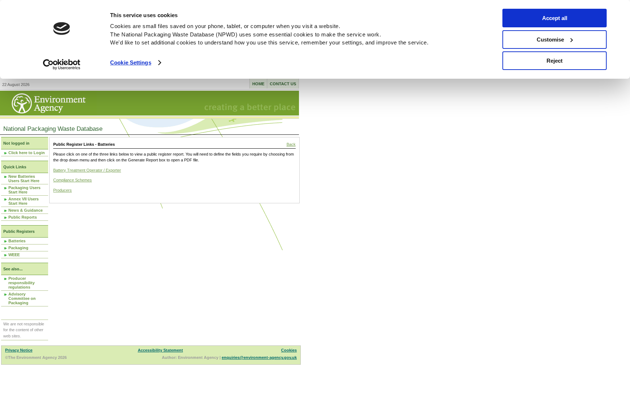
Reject (555, 61)
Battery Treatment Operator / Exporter (87, 170)
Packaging (18, 248)
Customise (550, 39)
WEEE (14, 255)
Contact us (283, 84)
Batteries (17, 241)
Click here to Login (26, 152)
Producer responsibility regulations (21, 282)
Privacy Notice (18, 350)
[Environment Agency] (48, 113)
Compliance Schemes (72, 180)
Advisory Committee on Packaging (22, 298)
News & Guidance (25, 210)
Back (291, 144)
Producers (62, 190)
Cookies (289, 350)
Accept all (554, 18)
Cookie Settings (130, 62)
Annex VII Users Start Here (23, 201)
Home (258, 84)
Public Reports (22, 217)
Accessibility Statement (160, 350)
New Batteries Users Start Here (23, 178)
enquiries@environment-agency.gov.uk (259, 357)
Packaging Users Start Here (24, 189)
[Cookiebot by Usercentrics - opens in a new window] (62, 64)
